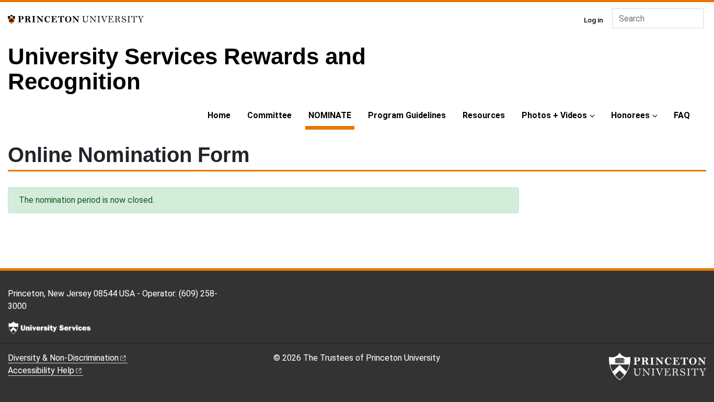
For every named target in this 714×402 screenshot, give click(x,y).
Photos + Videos (554, 115)
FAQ (682, 115)
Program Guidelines (407, 115)
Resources (484, 115)
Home (219, 115)
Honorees (630, 115)
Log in (593, 20)
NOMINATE (331, 115)
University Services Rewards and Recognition (187, 68)
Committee (269, 115)
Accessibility (41, 370)
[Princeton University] (76, 19)
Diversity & (63, 358)
